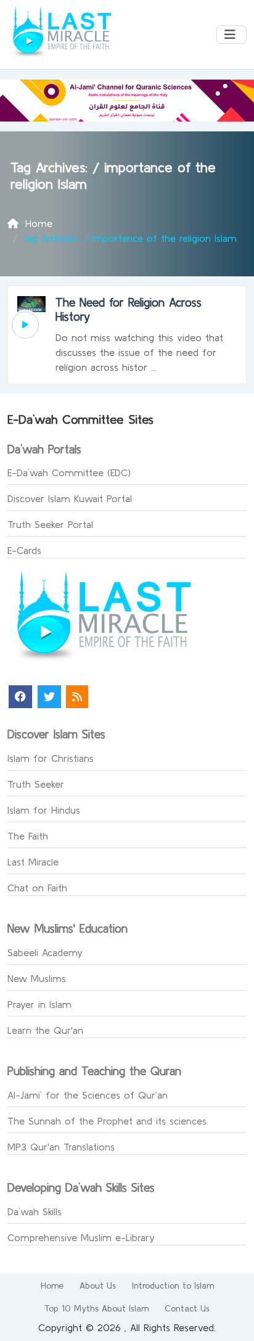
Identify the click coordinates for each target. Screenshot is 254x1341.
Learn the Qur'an (45, 1030)
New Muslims (36, 978)
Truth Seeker (35, 784)
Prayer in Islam (39, 1004)
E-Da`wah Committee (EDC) (69, 472)
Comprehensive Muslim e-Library (81, 1237)
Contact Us (187, 1308)
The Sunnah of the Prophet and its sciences (107, 1120)
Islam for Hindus (43, 809)
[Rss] (77, 696)
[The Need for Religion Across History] (25, 325)
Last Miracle (33, 861)
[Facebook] (20, 696)
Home (52, 1285)
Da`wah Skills (34, 1211)
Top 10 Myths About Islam (96, 1308)
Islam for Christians (50, 758)
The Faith (27, 835)
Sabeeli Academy (45, 952)
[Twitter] (49, 696)
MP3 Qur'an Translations (61, 1146)
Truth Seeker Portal (50, 524)
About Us (98, 1285)
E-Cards (24, 550)
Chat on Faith (37, 887)
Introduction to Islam (173, 1285)
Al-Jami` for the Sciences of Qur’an (87, 1094)
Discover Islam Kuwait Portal (69, 498)
